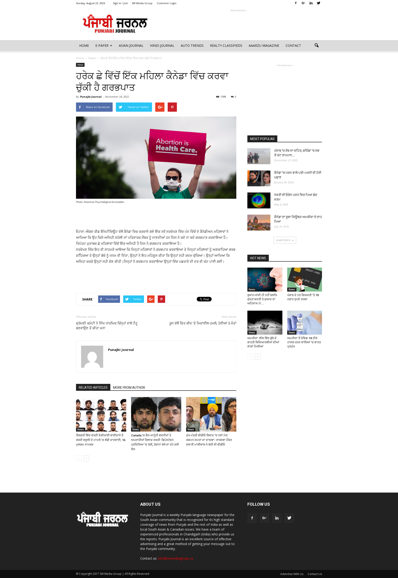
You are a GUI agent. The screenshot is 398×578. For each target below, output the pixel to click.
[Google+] (303, 3)
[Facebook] (295, 3)
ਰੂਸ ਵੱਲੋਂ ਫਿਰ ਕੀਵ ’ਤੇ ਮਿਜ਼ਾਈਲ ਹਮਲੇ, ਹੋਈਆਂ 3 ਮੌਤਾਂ (202, 323)
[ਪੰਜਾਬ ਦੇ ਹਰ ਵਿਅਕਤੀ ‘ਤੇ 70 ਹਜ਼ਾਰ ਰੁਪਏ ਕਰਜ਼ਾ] (304, 280)
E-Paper (101, 45)
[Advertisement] (238, 23)
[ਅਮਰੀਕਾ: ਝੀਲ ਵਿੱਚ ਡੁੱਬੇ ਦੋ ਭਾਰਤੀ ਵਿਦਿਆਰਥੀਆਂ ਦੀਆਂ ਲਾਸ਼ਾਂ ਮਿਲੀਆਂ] (264, 323)
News (80, 64)
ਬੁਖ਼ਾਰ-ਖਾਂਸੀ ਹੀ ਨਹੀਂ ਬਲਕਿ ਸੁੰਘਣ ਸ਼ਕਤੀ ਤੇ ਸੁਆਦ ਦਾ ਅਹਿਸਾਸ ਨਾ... (262, 299)
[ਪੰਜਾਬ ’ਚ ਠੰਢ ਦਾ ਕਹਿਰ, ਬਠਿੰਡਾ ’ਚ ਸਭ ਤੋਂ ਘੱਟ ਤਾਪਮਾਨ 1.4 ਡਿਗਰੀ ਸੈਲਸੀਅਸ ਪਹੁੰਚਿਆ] (258, 156)
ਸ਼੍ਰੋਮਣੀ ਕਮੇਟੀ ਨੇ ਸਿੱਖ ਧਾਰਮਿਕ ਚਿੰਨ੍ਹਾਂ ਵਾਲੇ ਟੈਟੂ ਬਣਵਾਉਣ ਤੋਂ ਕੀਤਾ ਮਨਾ (107, 325)
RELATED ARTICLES (93, 387)
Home (84, 45)
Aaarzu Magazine (264, 45)
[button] (316, 45)
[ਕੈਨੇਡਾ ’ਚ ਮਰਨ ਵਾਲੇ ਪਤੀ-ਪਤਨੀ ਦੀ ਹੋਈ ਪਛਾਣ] (258, 178)
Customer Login (166, 3)
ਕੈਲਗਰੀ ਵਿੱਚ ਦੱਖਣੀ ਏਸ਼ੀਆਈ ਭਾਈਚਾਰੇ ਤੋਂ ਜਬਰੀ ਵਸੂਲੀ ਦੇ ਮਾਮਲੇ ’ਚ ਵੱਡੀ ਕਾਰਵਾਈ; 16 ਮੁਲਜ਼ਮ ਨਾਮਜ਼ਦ (100, 440)
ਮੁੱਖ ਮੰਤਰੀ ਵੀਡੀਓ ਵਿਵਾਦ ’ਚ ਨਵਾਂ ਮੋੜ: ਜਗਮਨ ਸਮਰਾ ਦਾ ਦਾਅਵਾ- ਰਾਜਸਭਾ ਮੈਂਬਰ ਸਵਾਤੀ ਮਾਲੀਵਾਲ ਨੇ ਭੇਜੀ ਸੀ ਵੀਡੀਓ (209, 440)
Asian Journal (131, 45)
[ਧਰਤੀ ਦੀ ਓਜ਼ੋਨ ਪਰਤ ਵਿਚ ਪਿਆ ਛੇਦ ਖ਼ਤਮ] (258, 200)
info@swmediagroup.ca (175, 558)
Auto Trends (192, 45)
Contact (293, 45)
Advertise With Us (291, 574)
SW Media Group (142, 3)
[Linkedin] (310, 3)
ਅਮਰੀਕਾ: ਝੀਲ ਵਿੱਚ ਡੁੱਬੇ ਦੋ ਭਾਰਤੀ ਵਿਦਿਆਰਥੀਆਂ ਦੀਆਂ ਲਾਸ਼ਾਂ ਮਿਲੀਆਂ (263, 342)
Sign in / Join (120, 3)
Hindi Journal (162, 45)
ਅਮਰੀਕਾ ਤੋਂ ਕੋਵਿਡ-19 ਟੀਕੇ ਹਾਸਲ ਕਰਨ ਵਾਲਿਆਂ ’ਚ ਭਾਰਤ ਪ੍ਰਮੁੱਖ (304, 342)
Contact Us (315, 574)
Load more (283, 240)
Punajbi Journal (91, 96)
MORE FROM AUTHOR (129, 387)
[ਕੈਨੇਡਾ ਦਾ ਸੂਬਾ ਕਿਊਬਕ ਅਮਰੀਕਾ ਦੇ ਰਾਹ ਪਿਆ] (258, 223)
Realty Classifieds (226, 45)
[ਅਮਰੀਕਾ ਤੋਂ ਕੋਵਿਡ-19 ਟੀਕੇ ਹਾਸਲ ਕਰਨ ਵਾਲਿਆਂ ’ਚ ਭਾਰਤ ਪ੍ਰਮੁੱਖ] (304, 323)
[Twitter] (318, 3)
